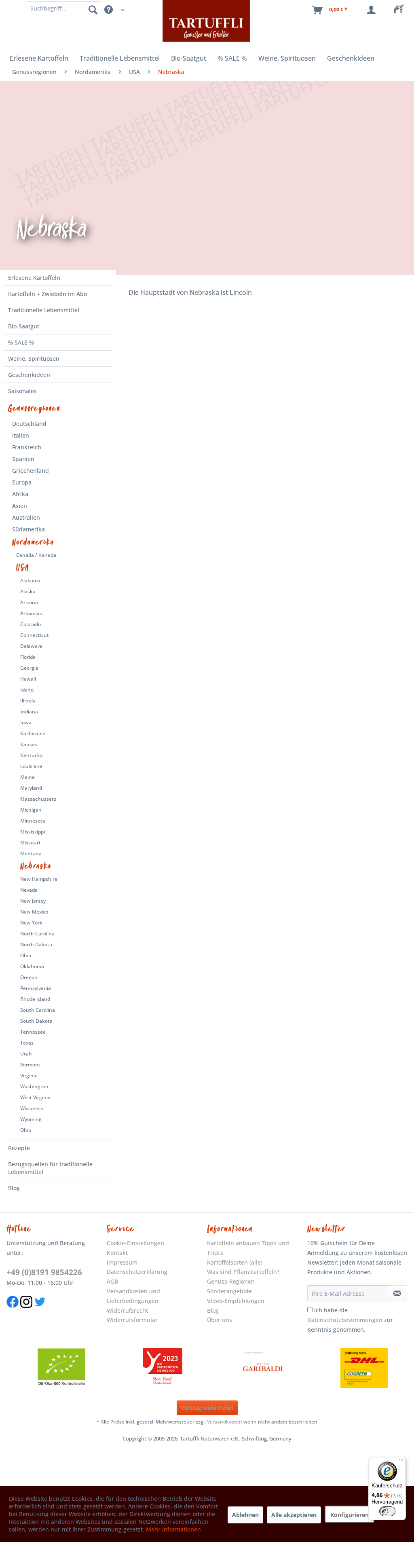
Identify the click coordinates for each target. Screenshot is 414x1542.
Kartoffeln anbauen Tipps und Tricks (248, 1247)
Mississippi (32, 831)
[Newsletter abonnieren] (397, 1293)
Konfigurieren (349, 1515)
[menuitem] (401, 10)
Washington (34, 1086)
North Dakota (36, 944)
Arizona (29, 602)
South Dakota (36, 1020)
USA (23, 568)
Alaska (28, 591)
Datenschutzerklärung (137, 1271)
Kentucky (31, 755)
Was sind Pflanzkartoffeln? (243, 1271)
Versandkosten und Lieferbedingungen (133, 1296)
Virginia (29, 1075)
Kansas (28, 744)
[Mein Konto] (372, 10)
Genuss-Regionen (231, 1281)
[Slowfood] (162, 1368)
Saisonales (22, 391)
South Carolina (37, 1010)
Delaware (31, 646)
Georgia (29, 667)
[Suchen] (92, 9)
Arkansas (31, 613)
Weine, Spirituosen (33, 358)
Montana (31, 853)
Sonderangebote (229, 1291)
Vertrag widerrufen (207, 1407)
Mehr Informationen (173, 1529)
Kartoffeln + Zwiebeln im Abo (47, 294)
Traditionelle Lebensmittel (43, 310)
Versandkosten (224, 1421)
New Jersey (33, 900)
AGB (112, 1281)
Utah (26, 1053)
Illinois (27, 700)
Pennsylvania (35, 988)
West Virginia (35, 1097)
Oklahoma (32, 966)
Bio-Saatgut (23, 326)
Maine (27, 777)
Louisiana (31, 766)
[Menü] (401, 1462)
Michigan (31, 809)
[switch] (387, 1511)
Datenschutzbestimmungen (344, 1320)
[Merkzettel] (401, 10)
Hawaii (28, 678)
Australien (26, 517)
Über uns (219, 1320)
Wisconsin (32, 1108)
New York (31, 922)
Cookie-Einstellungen (135, 1243)
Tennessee (33, 1031)
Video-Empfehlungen (235, 1301)
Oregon (29, 977)
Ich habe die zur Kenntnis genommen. (350, 1319)
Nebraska (36, 866)
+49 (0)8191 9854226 (44, 1272)
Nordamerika (33, 542)
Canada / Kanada (36, 555)
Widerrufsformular (132, 1320)
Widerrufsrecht (127, 1310)
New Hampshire (38, 879)
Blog (14, 1188)
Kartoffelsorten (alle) (234, 1262)
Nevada (29, 889)
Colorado (30, 624)
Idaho (27, 689)
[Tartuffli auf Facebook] (12, 1312)
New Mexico (34, 911)
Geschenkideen (29, 375)
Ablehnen (245, 1515)
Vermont (30, 1064)
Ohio (25, 955)
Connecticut (34, 635)
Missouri (30, 842)
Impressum (122, 1262)
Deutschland (29, 423)
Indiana (29, 711)
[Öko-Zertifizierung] (61, 1368)
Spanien (23, 459)
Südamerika (28, 529)
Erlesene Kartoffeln (34, 277)
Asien (19, 506)
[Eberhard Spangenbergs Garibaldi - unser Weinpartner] (263, 1368)
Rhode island (35, 999)
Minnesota (32, 820)
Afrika (20, 494)
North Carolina (37, 933)
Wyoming (31, 1119)
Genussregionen (34, 408)
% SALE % (21, 342)
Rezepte (19, 1148)
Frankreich (26, 447)
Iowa (26, 722)
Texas (27, 1042)
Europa (22, 482)
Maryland (31, 788)
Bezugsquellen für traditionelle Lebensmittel (50, 1168)
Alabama (30, 580)
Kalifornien (33, 733)
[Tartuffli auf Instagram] (26, 1312)
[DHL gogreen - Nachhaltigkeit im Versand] (364, 1368)
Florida (28, 657)
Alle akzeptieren (294, 1515)
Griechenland (30, 470)
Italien (20, 435)
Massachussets (38, 798)
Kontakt (117, 1252)
